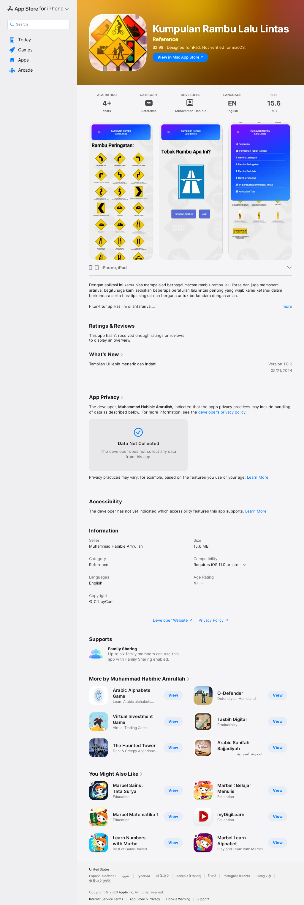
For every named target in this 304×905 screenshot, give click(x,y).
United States (99, 869)
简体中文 (162, 876)
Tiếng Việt (263, 876)
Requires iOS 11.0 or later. (217, 564)
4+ (196, 583)
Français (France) (188, 876)
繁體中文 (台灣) (100, 881)
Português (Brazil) (236, 876)
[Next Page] (298, 721)
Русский (143, 876)
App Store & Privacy (144, 899)
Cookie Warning (178, 899)
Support (203, 899)
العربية (126, 876)
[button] (38, 39)
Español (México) (102, 876)
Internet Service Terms (106, 899)
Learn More (257, 477)
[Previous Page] (83, 721)
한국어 (212, 876)
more (287, 306)
